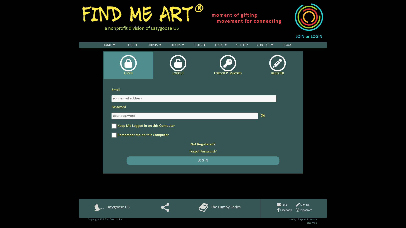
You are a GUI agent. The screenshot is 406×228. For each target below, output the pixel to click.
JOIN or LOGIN (309, 36)
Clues (200, 45)
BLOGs (287, 45)
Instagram (305, 210)
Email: (128, 90)
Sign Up (305, 205)
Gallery (242, 45)
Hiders (178, 45)
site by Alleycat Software (303, 219)
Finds (221, 45)
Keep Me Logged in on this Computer (146, 126)
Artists (154, 45)
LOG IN (203, 160)
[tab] (128, 65)
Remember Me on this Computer (143, 135)
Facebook (286, 210)
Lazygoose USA (119, 207)
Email (284, 205)
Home (109, 45)
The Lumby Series (226, 207)
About (131, 45)
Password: (131, 107)
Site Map (312, 223)
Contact (265, 45)
